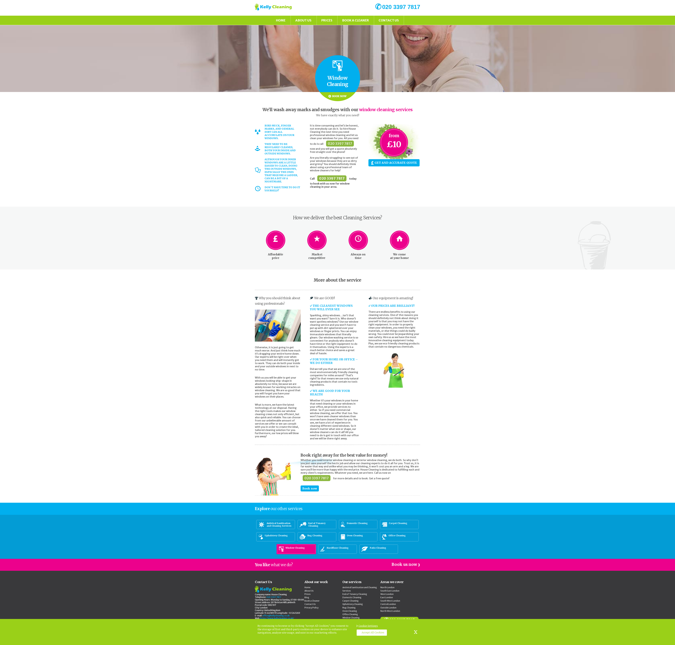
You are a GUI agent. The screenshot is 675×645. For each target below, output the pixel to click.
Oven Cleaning (349, 611)
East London (386, 597)
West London (387, 594)
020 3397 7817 (340, 143)
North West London (390, 611)
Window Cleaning (351, 617)
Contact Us (389, 20)
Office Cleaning (350, 614)
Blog (306, 597)
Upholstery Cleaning (352, 604)
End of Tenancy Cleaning (354, 594)
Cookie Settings (368, 625)
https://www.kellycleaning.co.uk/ (277, 618)
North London (387, 587)
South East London (389, 590)
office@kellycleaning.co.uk (276, 615)
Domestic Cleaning (351, 597)
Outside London (388, 607)
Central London (388, 604)
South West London (390, 600)
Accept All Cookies (373, 632)
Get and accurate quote (396, 162)
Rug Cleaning (349, 607)
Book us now (404, 564)
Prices (326, 20)
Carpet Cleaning (350, 600)
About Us (303, 20)
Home (280, 20)
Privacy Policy (311, 607)
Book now (309, 488)
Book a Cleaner (355, 20)
